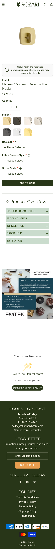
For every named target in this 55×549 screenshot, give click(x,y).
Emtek (6, 80)
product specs (27, 218)
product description (27, 211)
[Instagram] (27, 482)
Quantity (7, 100)
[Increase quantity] (16, 107)
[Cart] (51, 4)
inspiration (27, 241)
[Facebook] (20, 482)
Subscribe (27, 465)
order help (27, 233)
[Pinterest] (35, 482)
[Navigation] (3, 4)
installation (27, 226)
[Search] (45, 4)
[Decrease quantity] (5, 107)
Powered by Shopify (27, 545)
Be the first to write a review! (27, 387)
